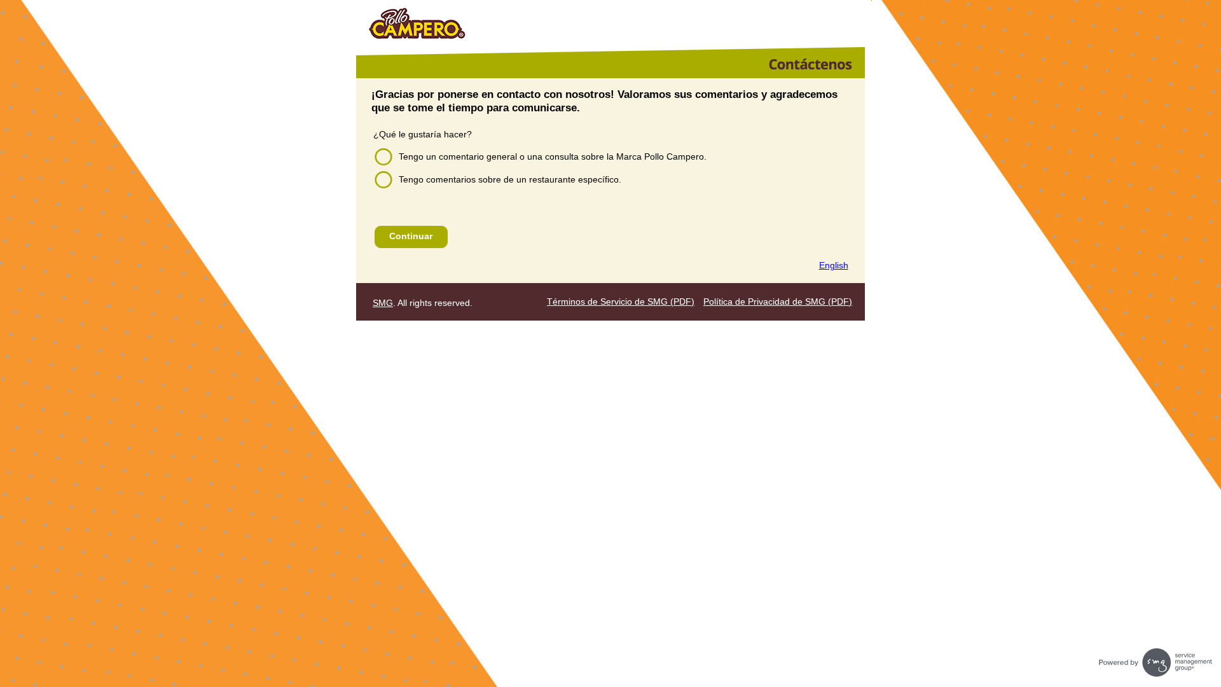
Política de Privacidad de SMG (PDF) (777, 301)
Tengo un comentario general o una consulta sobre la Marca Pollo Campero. (553, 156)
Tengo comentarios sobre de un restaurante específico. (510, 179)
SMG (383, 303)
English (833, 265)
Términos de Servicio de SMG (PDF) (620, 301)
